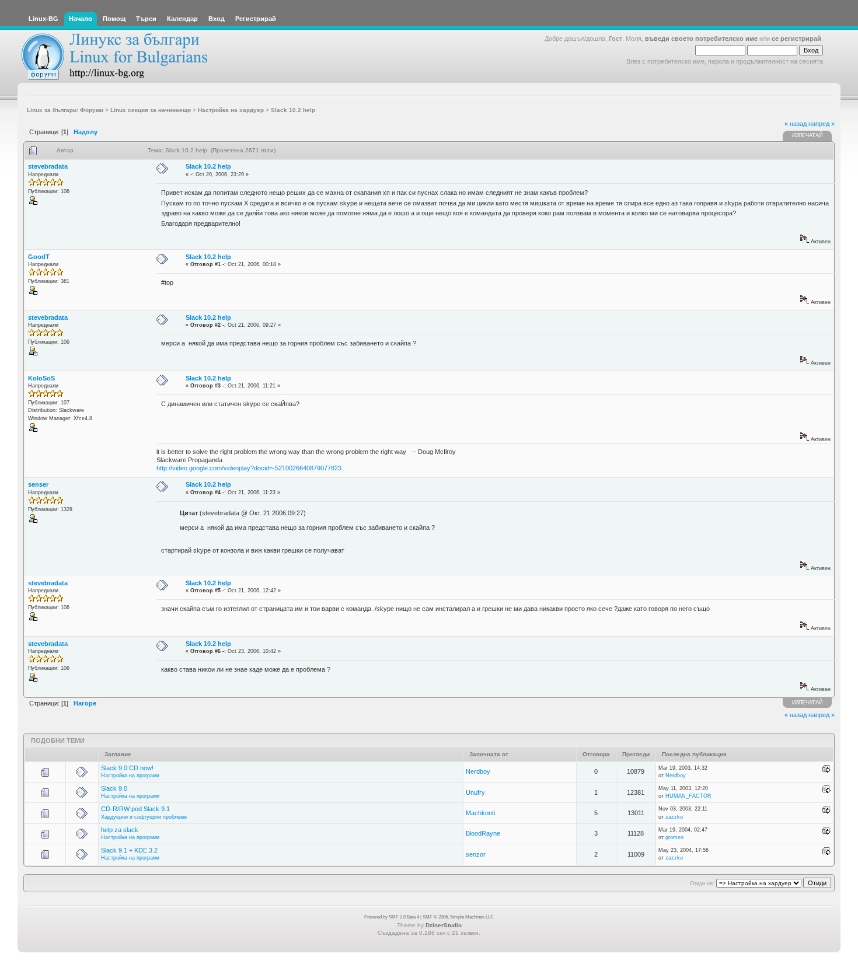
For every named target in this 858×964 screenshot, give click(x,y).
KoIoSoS (41, 378)
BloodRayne (483, 833)
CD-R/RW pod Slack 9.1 (135, 808)
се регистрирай (796, 38)
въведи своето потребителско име (701, 38)
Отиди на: (702, 883)
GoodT (39, 256)
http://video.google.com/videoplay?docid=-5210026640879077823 (248, 467)
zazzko (674, 817)
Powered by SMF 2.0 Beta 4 (391, 917)
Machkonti (480, 812)
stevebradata (48, 166)
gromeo (674, 837)
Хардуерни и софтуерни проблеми (144, 817)
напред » (821, 123)
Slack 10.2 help (208, 166)
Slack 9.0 (114, 788)
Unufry (475, 792)
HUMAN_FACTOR (688, 796)
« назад (795, 123)
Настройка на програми (130, 775)
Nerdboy (478, 771)
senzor (476, 854)
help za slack (119, 829)
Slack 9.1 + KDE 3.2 (129, 850)
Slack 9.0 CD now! (127, 767)
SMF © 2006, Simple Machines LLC (458, 917)
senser (38, 484)
